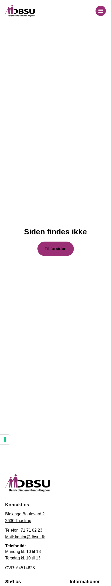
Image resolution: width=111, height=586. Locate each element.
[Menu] (101, 11)
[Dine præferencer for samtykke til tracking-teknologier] (5, 439)
